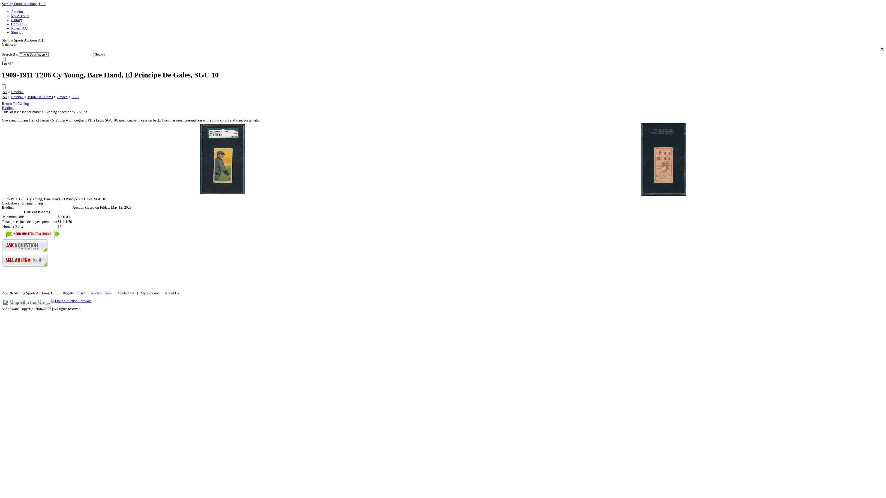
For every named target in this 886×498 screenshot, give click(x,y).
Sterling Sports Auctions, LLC (24, 4)
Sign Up (17, 32)
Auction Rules (101, 293)
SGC (75, 97)
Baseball (17, 92)
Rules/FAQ (19, 28)
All (5, 92)
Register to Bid (74, 293)
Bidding (8, 108)
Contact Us (126, 293)
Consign (17, 24)
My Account (20, 16)
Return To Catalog (15, 104)
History (16, 20)
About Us (172, 293)
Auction (17, 12)
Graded (62, 97)
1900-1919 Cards (40, 97)
